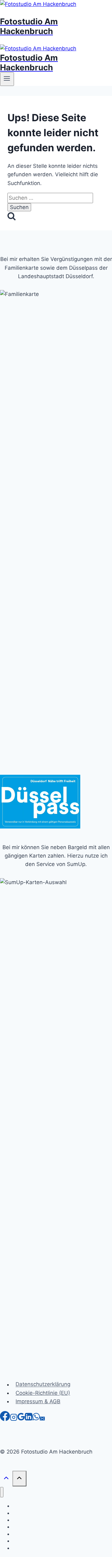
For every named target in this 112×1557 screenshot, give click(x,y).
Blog (16, 1548)
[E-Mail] (42, 1419)
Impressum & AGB (38, 1401)
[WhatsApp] (36, 1419)
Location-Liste (26, 1541)
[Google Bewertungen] (21, 1419)
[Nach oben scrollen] (6, 1479)
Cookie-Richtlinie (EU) (43, 1393)
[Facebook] (5, 1419)
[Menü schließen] (1, 1492)
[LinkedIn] (28, 1419)
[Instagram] (13, 1419)
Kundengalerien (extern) (37, 1526)
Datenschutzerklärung (43, 1384)
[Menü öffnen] (7, 79)
